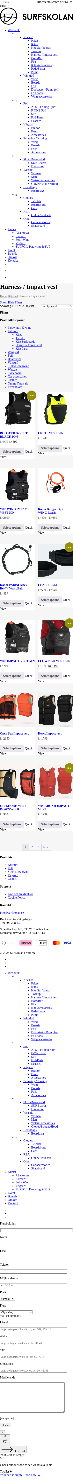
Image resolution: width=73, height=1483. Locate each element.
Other (26, 1161)
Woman (36, 1116)
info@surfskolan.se (12, 912)
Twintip (20, 338)
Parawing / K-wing (19, 327)
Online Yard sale (18, 383)
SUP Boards (38, 1105)
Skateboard (15, 373)
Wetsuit (12, 369)
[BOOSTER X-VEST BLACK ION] (17, 409)
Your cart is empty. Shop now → (20, 1475)
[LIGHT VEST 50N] (55, 409)
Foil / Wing (22, 1182)
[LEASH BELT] (55, 561)
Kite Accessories (41, 1007)
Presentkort (15, 387)
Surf (33, 1056)
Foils (34, 1091)
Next (46, 847)
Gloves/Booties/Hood (44, 1126)
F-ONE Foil (38, 1053)
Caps (34, 1151)
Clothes (12, 380)
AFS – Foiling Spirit (43, 1049)
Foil (10, 355)
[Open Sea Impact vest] (17, 709)
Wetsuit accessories (43, 1123)
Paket (34, 983)
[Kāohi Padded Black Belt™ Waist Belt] (17, 561)
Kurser (12, 1172)
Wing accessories (41, 1039)
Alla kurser (22, 1175)
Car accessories (17, 376)
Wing (34, 1021)
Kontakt (13, 1203)
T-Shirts (36, 1144)
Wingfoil (28, 1018)
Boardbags (14, 359)
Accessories (38, 1077)
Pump (34, 1014)
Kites (19, 334)
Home (3, 296)
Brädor (35, 1070)
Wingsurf (13, 352)
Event (11, 1192)
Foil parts (37, 1035)
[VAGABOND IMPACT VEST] (55, 782)
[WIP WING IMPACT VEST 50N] (17, 485)
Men (34, 1119)
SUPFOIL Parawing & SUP (33, 1189)
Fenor (34, 1074)
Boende (12, 1196)
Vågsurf (13, 362)
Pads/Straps (38, 1011)
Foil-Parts (37, 1060)
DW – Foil (37, 1109)
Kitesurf (13, 296)
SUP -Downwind (18, 366)
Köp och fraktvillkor (20, 894)
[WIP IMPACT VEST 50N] (17, 637)
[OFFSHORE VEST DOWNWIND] (17, 782)
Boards (35, 1025)
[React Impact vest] (55, 709)
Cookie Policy (16, 897)
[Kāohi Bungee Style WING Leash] (55, 485)
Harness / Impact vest (29, 345)
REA (26, 1154)
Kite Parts (22, 348)
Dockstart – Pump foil (44, 1032)
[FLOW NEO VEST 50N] (55, 637)
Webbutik (14, 973)
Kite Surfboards (25, 341)
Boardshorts (38, 1147)
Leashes (36, 1063)
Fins (33, 1004)
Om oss (12, 1199)
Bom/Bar (36, 1000)
